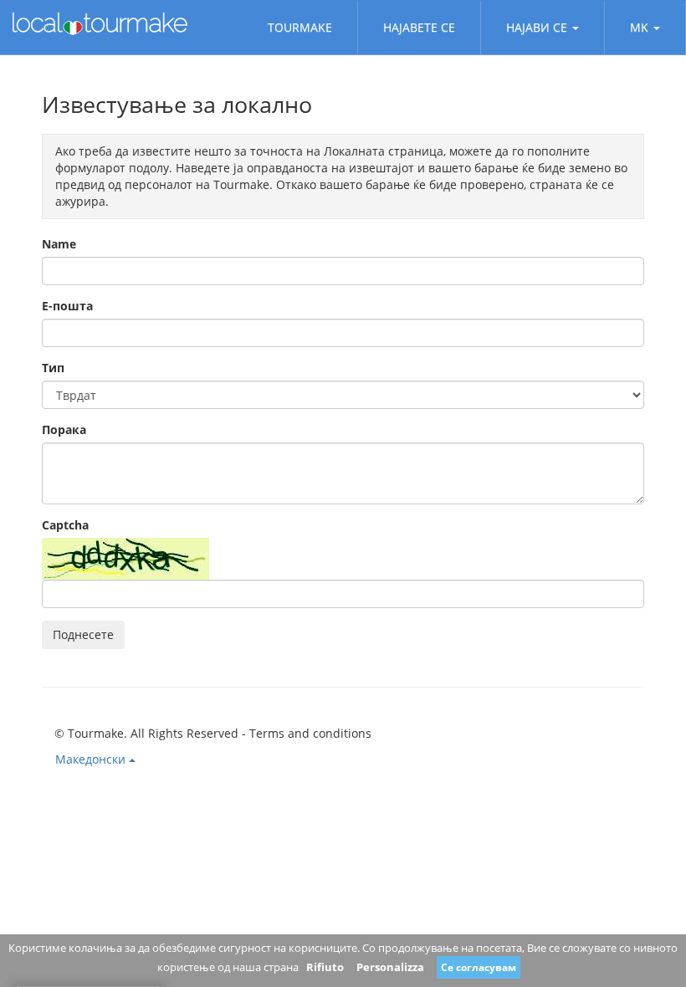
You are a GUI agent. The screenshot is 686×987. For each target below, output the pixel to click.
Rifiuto (325, 966)
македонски (92, 759)
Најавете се (419, 27)
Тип (53, 368)
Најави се (536, 27)
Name (59, 244)
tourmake (300, 27)
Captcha (65, 525)
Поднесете (83, 634)
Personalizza (390, 966)
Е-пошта (67, 306)
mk (639, 27)
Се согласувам (478, 967)
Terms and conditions (310, 733)
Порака (64, 429)
